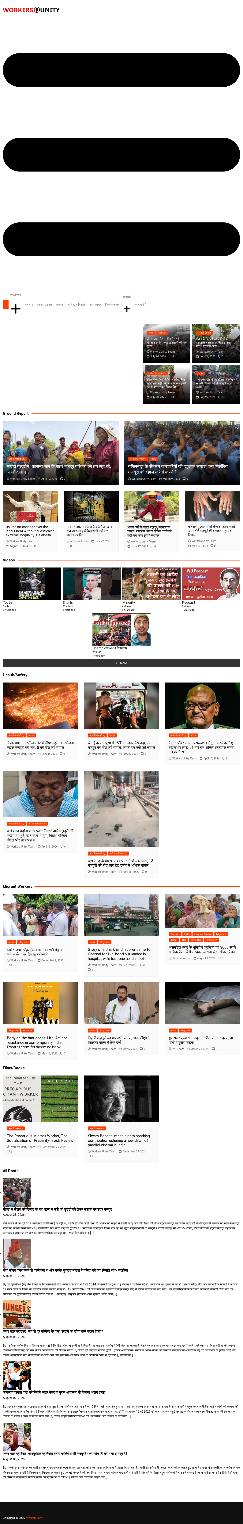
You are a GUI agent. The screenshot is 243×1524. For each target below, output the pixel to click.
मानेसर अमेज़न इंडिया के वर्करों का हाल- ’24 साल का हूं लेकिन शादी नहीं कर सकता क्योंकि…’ (90, 531)
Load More (121, 1490)
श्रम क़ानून (95, 304)
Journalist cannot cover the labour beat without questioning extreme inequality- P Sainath (30, 531)
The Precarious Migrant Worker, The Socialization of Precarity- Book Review (40, 1138)
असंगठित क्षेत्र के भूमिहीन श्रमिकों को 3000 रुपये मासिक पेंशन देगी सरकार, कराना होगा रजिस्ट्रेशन (202, 949)
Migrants (23, 942)
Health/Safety (16, 735)
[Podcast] (211, 583)
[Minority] (151, 583)
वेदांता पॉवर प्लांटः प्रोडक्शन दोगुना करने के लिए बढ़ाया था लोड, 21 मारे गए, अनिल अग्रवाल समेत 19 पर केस (201, 747)
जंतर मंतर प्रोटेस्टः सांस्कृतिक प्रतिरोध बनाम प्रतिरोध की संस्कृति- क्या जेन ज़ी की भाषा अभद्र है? (65, 1454)
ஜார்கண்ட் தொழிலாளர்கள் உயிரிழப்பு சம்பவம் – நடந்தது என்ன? (35, 951)
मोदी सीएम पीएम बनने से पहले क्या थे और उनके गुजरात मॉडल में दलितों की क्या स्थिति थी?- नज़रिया (65, 1270)
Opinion (162, 332)
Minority (128, 602)
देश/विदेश (15, 295)
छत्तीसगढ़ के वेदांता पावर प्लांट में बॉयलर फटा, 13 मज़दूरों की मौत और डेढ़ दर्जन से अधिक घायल (120, 863)
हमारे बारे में (140, 304)
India (151, 332)
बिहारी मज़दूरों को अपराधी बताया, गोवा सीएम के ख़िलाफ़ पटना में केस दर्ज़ (119, 1040)
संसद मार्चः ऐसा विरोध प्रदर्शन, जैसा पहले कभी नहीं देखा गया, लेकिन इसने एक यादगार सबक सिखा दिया (166, 383)
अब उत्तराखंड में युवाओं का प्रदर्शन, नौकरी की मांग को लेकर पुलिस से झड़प (214, 383)
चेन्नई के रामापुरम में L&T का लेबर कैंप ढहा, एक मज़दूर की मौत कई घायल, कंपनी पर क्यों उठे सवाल (121, 745)
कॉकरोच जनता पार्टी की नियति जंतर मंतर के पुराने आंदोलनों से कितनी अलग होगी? (54, 1392)
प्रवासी (60, 304)
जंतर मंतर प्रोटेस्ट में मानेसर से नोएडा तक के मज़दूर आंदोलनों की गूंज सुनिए (166, 342)
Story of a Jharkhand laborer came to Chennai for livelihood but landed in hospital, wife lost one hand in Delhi (119, 954)
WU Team (178, 1048)
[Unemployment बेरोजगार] (121, 629)
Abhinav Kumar (79, 541)
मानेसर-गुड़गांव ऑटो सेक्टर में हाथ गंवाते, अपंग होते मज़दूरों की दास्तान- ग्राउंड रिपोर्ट (211, 530)
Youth (7, 602)
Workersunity (34, 1518)
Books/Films (16, 1128)
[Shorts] (92, 583)
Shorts (68, 602)
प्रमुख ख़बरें (196, 940)
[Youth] (32, 583)
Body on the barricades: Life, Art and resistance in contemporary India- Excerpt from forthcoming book (37, 1042)
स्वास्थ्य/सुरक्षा (45, 304)
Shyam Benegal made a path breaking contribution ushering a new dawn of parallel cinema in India (119, 1140)
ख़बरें (184, 940)
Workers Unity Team (162, 351)
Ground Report (17, 458)
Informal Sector (37, 823)
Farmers (175, 934)
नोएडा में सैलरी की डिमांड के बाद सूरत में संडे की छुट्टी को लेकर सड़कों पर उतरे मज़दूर (57, 1209)
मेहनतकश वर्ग (211, 940)
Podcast (188, 602)
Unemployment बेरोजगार (109, 648)
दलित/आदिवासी (77, 304)
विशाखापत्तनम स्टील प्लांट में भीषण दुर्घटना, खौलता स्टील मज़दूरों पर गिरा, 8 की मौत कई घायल (40, 745)
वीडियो (127, 297)
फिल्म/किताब (112, 304)
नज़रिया (29, 304)
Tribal (174, 940)
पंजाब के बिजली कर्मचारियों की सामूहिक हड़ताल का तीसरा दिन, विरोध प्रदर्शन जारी (213, 342)
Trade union (204, 332)
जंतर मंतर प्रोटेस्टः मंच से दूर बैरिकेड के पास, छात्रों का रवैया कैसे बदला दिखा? (53, 1331)
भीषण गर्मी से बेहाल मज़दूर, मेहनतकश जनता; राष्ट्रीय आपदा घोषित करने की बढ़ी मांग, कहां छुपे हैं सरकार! (149, 531)
